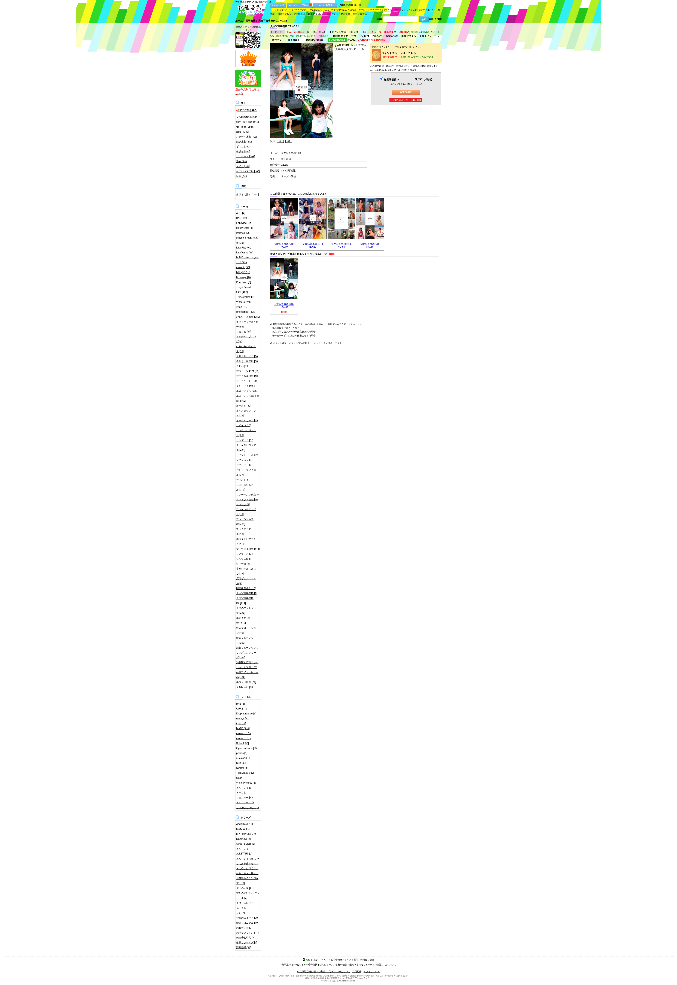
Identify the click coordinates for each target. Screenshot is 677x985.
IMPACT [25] (243, 232)
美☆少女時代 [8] (245, 937)
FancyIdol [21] (244, 223)
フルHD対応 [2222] (246, 117)
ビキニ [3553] (243, 146)
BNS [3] (240, 703)
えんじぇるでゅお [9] (248, 858)
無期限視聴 (391, 79)
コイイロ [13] (243, 425)
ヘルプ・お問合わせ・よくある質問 (340, 959)
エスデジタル (408, 36)
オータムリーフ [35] (247, 420)
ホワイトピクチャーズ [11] (247, 541)
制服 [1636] (242, 131)
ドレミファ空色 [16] (247, 499)
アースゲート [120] (246, 381)
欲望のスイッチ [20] (247, 917)
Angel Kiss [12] (244, 824)
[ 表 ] (280, 141)
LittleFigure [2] (244, 247)
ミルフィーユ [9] (245, 802)
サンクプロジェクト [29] (246, 432)
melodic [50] (243, 267)
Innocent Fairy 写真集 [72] (247, 240)
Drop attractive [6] (246, 713)
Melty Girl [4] (243, 829)
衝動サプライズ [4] (246, 942)
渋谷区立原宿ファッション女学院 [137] (247, 664)
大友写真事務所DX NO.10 (284, 245)
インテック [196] (245, 385)
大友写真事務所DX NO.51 (341, 245)
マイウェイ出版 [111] (248, 548)
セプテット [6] (244, 464)
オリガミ (277, 39)
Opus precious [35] (246, 748)
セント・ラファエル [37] (246, 472)
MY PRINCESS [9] (246, 833)
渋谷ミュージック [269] (245, 640)
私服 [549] (242, 176)
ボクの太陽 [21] (245, 888)
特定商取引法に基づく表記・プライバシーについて (323, 971)
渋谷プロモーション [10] (246, 630)
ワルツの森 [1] (244, 558)
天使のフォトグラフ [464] (246, 610)
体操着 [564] (243, 151)
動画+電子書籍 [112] (247, 121)
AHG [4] (240, 213)
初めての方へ (318, 13)
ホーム (239, 20)
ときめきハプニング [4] (246, 339)
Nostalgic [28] (243, 277)
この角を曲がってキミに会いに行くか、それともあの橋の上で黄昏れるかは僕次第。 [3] (247, 873)
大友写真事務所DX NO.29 (313, 245)
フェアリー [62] (245, 797)
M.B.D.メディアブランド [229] (247, 260)
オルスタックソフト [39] (246, 413)
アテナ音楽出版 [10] (247, 376)
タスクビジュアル (429, 36)
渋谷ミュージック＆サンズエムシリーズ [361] (247, 652)
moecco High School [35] (243, 740)
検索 (379, 19)
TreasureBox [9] (245, 297)
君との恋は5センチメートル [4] (248, 895)
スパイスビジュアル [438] (246, 447)
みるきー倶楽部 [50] (247, 361)
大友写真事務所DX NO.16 (370, 245)
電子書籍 (250, 20)
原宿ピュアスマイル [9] (246, 581)
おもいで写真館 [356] (248, 316)
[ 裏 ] (288, 141)
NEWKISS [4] (243, 838)
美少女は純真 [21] (246, 682)
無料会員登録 (360, 13)
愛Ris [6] (241, 623)
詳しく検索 (435, 19)
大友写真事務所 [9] (246, 593)
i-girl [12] (241, 723)
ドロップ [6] (243, 504)
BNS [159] (242, 218)
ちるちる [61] (243, 331)
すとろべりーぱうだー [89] (247, 324)
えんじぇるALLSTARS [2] (244, 851)
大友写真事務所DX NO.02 (284, 305)
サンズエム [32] (245, 440)
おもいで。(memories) (385, 36)
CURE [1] (241, 708)
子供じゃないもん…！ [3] (245, 905)
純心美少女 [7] (244, 927)
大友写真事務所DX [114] (245, 600)
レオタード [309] (245, 156)
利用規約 (356, 971)
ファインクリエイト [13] (246, 511)
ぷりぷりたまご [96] (247, 356)
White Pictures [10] (246, 782)
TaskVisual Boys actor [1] (245, 775)
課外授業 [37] (243, 947)
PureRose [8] (243, 282)
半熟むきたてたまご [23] (246, 571)
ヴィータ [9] (243, 563)
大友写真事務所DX (291, 153)
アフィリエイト (372, 971)
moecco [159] (243, 733)
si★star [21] (243, 758)
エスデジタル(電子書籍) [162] (247, 398)
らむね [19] (242, 366)
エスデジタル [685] (246, 390)
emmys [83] (242, 718)
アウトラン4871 (360, 36)
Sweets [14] (242, 767)
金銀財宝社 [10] (245, 687)
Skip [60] (241, 763)
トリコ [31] (242, 792)
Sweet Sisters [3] (245, 843)
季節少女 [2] (243, 618)
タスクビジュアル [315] (245, 487)
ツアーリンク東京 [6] (248, 494)
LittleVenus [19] (244, 252)
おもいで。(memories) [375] (245, 309)
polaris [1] (241, 753)
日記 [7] (240, 912)
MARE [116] (243, 728)
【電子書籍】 (292, 39)
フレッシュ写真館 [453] (245, 521)
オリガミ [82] (243, 405)
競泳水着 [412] (244, 141)
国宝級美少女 (340, 36)
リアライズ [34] (245, 553)
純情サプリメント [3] (248, 932)
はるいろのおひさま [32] (246, 348)
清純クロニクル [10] (247, 922)
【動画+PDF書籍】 (313, 39)
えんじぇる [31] (245, 787)
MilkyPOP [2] (243, 272)
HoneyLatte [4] (244, 227)
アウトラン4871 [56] (247, 371)
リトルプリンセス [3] (248, 807)
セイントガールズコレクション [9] (247, 457)
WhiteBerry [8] (244, 302)
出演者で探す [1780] (247, 194)
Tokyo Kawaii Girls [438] (243, 289)
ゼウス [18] (242, 479)
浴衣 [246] (242, 161)
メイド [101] (243, 166)
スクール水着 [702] (246, 136)
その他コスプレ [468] (248, 171)
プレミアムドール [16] (245, 531)
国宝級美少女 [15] (246, 588)
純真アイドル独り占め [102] (247, 674)
